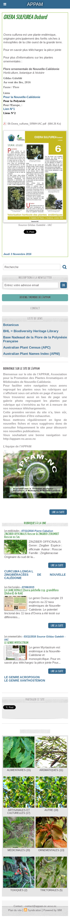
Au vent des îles (13, 82)
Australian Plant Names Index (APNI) (31, 354)
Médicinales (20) (19, 850)
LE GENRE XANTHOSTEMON (24, 680)
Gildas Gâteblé (12, 78)
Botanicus (11, 325)
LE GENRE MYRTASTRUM (16, 642)
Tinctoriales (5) (51, 890)
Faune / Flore (11, 87)
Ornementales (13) (51, 850)
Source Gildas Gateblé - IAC (35, 225)
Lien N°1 (9, 109)
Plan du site (15, 910)
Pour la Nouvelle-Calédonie (21, 97)
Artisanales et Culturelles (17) (18, 811)
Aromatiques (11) (51, 770)
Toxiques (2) (18, 890)
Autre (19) (51, 810)
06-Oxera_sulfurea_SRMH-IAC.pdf (27, 123)
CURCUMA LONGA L (18, 571)
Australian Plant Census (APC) (27, 347)
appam (35, 4)
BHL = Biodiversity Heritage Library (30, 331)
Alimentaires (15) (19, 770)
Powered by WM (52, 910)
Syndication (34, 910)
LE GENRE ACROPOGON (22, 677)
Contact (35, 308)
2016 (27, 82)
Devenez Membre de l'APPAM (35, 297)
